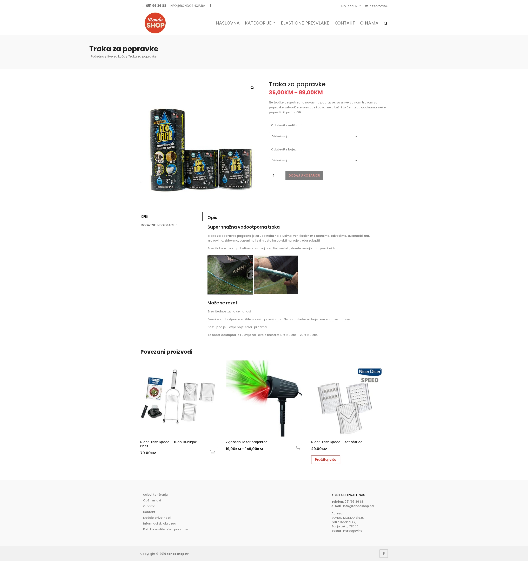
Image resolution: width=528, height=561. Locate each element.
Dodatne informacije (159, 225)
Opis (144, 216)
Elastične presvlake (305, 23)
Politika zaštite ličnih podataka (166, 529)
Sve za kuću (116, 56)
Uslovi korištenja (155, 495)
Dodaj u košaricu (304, 175)
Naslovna (228, 23)
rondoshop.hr (178, 554)
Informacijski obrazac (159, 523)
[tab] (171, 216)
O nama (369, 23)
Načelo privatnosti (157, 518)
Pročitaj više (325, 459)
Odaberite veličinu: (286, 125)
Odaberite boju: (283, 149)
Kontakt (344, 23)
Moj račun (349, 6)
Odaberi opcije (298, 448)
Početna (97, 56)
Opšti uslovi (152, 500)
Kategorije (258, 23)
